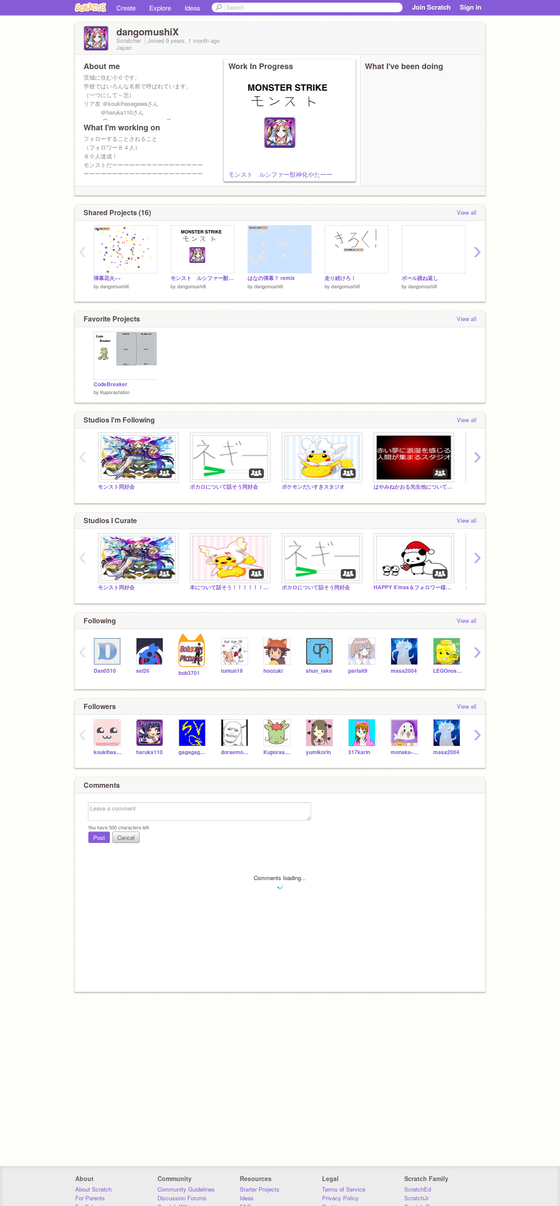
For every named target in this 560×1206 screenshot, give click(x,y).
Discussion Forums (182, 1198)
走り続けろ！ (340, 278)
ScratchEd (417, 1189)
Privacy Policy (340, 1198)
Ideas (192, 7)
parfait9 (358, 671)
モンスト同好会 (116, 486)
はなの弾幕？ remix (271, 278)
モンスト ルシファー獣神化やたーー (280, 174)
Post (99, 837)
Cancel (126, 837)
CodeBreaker (110, 384)
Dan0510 (105, 671)
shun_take (319, 671)
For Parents (90, 1198)
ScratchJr (416, 1198)
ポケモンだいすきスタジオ (313, 486)
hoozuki (273, 671)
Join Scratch (431, 7)
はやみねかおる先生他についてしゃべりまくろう (413, 486)
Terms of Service (343, 1189)
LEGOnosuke (447, 671)
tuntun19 (232, 671)
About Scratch (93, 1189)
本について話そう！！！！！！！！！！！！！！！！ (229, 587)
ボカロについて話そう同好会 (224, 486)
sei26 (143, 671)
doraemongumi (235, 752)
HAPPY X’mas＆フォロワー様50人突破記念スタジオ (413, 587)
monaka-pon (405, 752)
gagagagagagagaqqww (193, 752)
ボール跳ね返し (420, 278)
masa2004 (404, 671)
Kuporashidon (115, 391)
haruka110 (149, 752)
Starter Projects (260, 1189)
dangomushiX (114, 286)
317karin (359, 752)
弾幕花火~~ (107, 278)
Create (126, 7)
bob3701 (189, 673)
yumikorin (318, 752)
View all (466, 212)
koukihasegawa (108, 752)
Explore (160, 7)
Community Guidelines (186, 1189)
